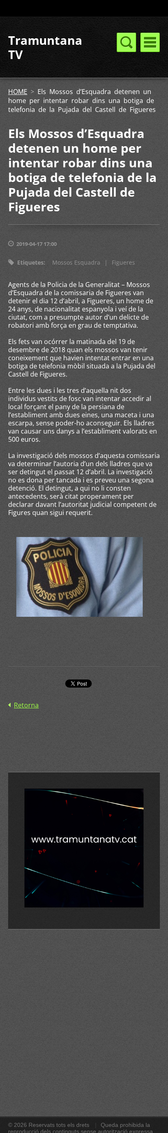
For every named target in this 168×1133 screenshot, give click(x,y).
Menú (150, 42)
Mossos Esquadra (76, 262)
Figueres (123, 262)
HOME (17, 91)
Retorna (26, 705)
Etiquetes (30, 262)
